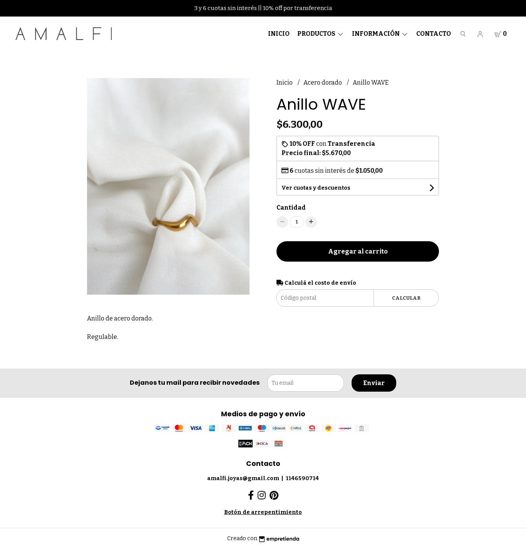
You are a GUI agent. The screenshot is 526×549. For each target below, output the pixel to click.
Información (376, 33)
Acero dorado (323, 82)
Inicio (279, 33)
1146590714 (302, 478)
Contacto (433, 33)
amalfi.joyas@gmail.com (243, 478)
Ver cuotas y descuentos (315, 188)
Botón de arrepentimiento (263, 512)
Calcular (406, 298)
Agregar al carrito (358, 251)
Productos (317, 33)
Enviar (374, 383)
